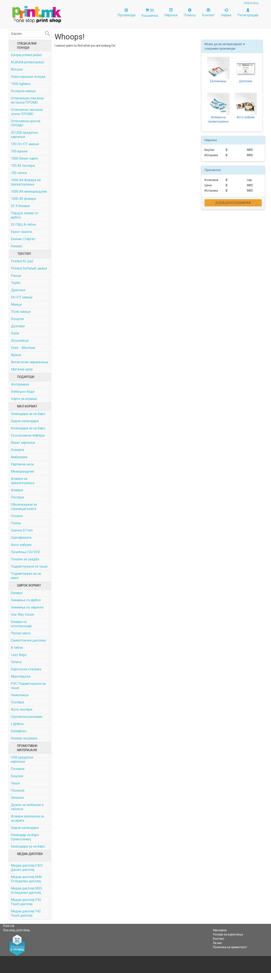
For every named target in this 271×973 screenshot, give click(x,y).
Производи (126, 15)
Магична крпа (22, 369)
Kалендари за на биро (28, 846)
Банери (16, 593)
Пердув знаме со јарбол (24, 215)
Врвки (16, 355)
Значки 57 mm (22, 530)
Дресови (18, 290)
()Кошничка (150, 13)
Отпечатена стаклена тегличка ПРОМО (27, 100)
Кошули (17, 319)
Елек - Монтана (23, 348)
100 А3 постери (23, 166)
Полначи (17, 769)
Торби (15, 283)
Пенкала (17, 790)
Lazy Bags (18, 655)
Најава (226, 15)
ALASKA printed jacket (27, 62)
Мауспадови (20, 676)
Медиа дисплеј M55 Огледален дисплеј (26, 890)
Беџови (17, 776)
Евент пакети (21, 232)
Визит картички (23, 443)
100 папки (19, 173)
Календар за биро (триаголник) (25, 837)
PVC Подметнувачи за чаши (28, 686)
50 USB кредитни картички (24, 135)
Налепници (19, 695)
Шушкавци (20, 340)
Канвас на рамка (24, 738)
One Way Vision (22, 614)
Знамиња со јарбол (26, 600)
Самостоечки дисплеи (28, 640)
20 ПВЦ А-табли (23, 225)
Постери (17, 497)
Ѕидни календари (25, 421)
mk (246, 3)
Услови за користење (228, 934)
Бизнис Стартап (23, 239)
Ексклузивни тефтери (28, 435)
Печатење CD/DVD (25, 552)
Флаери (17, 490)
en (251, 3)
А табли (17, 648)
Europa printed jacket (26, 55)
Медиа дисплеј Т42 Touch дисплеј (26, 913)
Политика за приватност (230, 947)
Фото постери (21, 709)
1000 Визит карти (24, 158)
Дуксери (18, 326)
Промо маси (20, 633)
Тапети (16, 662)
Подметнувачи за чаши (29, 566)
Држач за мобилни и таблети (27, 807)
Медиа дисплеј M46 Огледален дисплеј (26, 879)
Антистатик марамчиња (29, 362)
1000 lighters (20, 84)
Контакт (208, 15)
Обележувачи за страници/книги (24, 507)
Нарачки (170, 15)
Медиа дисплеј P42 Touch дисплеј (26, 902)
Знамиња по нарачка (27, 607)
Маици (16, 304)
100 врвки (19, 151)
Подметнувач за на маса (26, 576)
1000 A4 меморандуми (29, 191)
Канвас (16, 246)
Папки (16, 523)
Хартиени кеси (22, 464)
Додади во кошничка (233, 203)
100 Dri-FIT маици (25, 144)
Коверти (17, 450)
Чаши (15, 783)
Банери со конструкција (21, 624)
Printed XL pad (22, 261)
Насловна (220, 930)
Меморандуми (22, 471)
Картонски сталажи (26, 669)
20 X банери (20, 206)
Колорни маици (23, 91)
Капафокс (18, 731)
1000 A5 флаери (23, 199)
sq (256, 3)
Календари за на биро (28, 414)
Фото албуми (21, 545)
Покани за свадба (25, 559)
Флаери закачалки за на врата (27, 818)
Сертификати (21, 538)
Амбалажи (19, 457)
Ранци (16, 276)
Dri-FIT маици (21, 297)
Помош (190, 15)
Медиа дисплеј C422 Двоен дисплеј (27, 867)
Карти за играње (24, 399)
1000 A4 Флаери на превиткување (26, 182)
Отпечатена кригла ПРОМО (25, 123)
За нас (217, 943)
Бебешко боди (22, 392)
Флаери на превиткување (22, 481)
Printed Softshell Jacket (29, 268)
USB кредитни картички (22, 759)
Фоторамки (20, 384)
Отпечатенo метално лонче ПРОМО (27, 112)
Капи (15, 333)
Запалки (17, 798)
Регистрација (248, 15)
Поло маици (20, 312)
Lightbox (17, 724)
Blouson (17, 69)
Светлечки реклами (26, 717)
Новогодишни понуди (28, 77)
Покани (17, 516)
